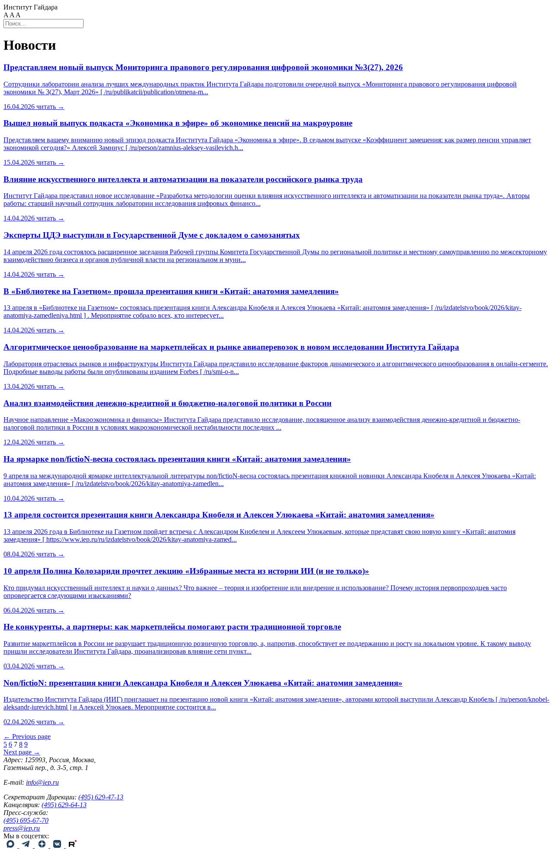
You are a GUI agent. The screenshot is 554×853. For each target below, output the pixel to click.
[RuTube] (73, 845)
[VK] (58, 845)
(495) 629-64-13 (64, 804)
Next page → (21, 752)
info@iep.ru (42, 782)
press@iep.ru (21, 828)
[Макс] (11, 845)
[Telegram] (27, 845)
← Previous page (27, 736)
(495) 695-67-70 (25, 820)
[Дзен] (42, 845)
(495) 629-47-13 (100, 797)
